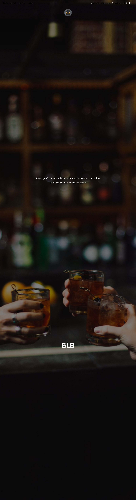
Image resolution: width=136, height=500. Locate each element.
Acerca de (13, 3)
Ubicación (22, 3)
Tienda (5, 3)
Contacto (30, 3)
